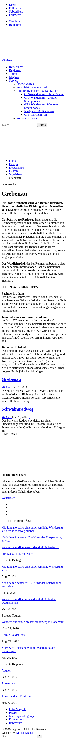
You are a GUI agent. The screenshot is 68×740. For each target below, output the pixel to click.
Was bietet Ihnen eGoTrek (32, 87)
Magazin (14, 77)
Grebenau (11, 379)
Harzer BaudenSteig (14, 634)
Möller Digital (24, 732)
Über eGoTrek (25, 84)
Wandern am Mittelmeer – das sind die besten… (30, 547)
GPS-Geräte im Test (36, 114)
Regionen (15, 70)
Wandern (14, 21)
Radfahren (15, 24)
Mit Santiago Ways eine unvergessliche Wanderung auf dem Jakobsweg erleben (32, 529)
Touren (13, 73)
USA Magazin (17, 709)
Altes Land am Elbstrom (16, 696)
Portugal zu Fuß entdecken (17, 553)
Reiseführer (16, 66)
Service (13, 80)
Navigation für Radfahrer (39, 111)
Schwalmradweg (17, 409)
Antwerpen (8, 683)
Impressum (15, 722)
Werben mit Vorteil (28, 118)
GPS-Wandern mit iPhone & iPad (44, 94)
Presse (13, 712)
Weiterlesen (8, 498)
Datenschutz (16, 719)
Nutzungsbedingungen (22, 716)
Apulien (6, 670)
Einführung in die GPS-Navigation (37, 90)
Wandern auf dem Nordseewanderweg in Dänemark (33, 622)
